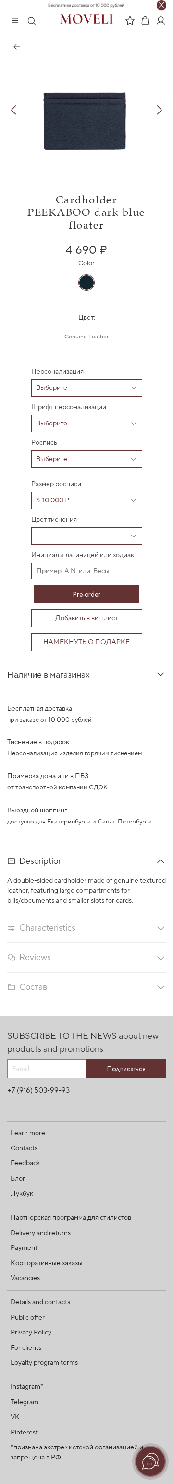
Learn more (28, 1133)
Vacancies (25, 1278)
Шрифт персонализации (68, 407)
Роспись (44, 442)
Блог (18, 1178)
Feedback (25, 1163)
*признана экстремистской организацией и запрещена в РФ (77, 1452)
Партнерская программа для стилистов (71, 1217)
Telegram (24, 1402)
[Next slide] (159, 110)
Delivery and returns (41, 1233)
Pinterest (24, 1432)
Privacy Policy (31, 1332)
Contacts (24, 1148)
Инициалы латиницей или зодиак (82, 555)
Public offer (28, 1317)
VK (15, 1417)
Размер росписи (56, 484)
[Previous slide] (14, 110)
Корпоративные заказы (47, 1263)
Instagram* (27, 1387)
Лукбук (22, 1193)
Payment (24, 1248)
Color (86, 264)
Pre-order (86, 594)
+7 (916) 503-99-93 (38, 1090)
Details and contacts (40, 1302)
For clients (26, 1348)
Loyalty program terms (44, 1363)
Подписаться (126, 1068)
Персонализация (57, 371)
